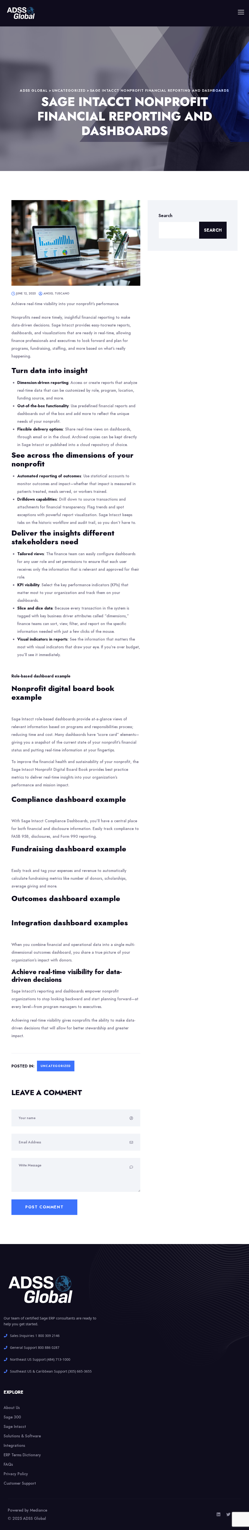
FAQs (8, 1464)
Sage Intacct (15, 1426)
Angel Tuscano (56, 293)
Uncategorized (56, 1066)
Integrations (14, 1445)
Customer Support (20, 1483)
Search (165, 215)
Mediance (38, 1510)
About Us (12, 1407)
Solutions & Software (22, 1436)
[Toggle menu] (241, 12)
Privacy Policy (16, 1474)
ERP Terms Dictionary (22, 1455)
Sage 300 (12, 1417)
